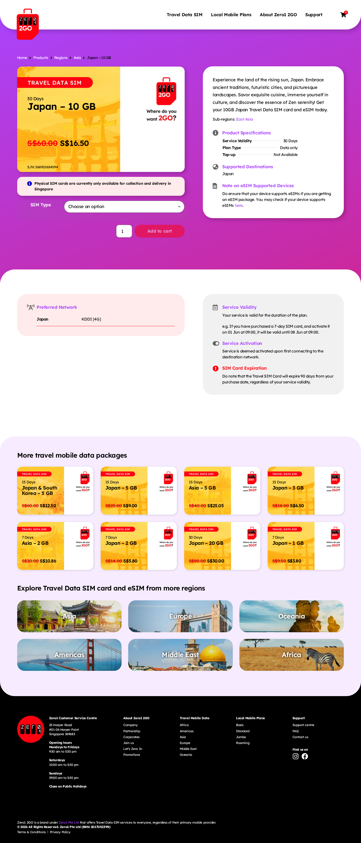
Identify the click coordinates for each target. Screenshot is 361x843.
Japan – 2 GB (121, 543)
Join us (128, 743)
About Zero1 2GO (278, 14)
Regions (61, 57)
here (239, 205)
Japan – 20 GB (206, 543)
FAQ (295, 731)
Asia (77, 57)
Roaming (242, 743)
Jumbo (241, 737)
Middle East (188, 749)
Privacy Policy (60, 832)
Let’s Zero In (132, 749)
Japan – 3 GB (288, 488)
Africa (184, 725)
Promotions (131, 755)
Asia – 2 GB (35, 543)
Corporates (131, 737)
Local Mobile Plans (231, 14)
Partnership (131, 731)
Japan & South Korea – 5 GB (39, 490)
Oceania (186, 755)
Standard (243, 731)
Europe (185, 743)
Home (22, 57)
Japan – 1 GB (288, 543)
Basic (240, 725)
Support (313, 14)
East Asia (244, 119)
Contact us (300, 737)
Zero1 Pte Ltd (69, 822)
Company (130, 725)
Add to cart (159, 231)
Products (40, 57)
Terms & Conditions (31, 832)
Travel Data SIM (184, 14)
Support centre (303, 725)
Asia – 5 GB (202, 488)
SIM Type (40, 205)
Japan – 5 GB (121, 488)
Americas (187, 731)
